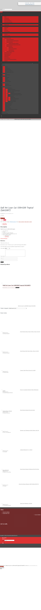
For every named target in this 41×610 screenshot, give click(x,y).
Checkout (6, 34)
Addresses (6, 30)
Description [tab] (5, 223)
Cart (3, 32)
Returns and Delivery (7, 20)
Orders (5, 28)
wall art (30, 221)
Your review (3, 256)
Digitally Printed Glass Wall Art (14, 43)
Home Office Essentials (10, 51)
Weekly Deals (6, 24)
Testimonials (6, 18)
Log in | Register (35, 63)
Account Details (7, 31)
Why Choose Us (7, 19)
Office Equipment (9, 46)
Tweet (2, 219)
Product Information (4, 238)
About (3, 15)
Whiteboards (11, 47)
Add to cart (2, 218)
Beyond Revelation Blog (8, 22)
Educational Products (10, 39)
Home (3, 14)
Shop (3, 36)
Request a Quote (7, 35)
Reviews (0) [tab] (5, 224)
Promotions (4, 23)
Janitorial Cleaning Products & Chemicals (13, 44)
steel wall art (27, 221)
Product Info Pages (7, 38)
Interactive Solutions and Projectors (12, 40)
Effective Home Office (8, 52)
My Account (4, 26)
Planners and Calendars (13, 48)
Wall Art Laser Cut (11, 119)
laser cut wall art (21, 221)
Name (2, 258)
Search (1, 9)
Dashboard (6, 27)
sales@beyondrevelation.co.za (29, 4)
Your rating (3, 248)
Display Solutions (5, 119)
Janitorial (6, 60)
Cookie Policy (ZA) (6, 513)
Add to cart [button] (17, 287)
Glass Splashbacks (10, 42)
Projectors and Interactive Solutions (10, 59)
